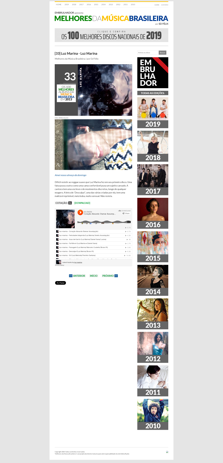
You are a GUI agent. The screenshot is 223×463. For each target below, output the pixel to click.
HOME (58, 4)
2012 (118, 4)
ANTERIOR (79, 275)
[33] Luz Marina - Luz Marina (76, 53)
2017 (81, 4)
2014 (103, 4)
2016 (89, 4)
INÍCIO (93, 275)
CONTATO (164, 5)
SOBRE (156, 5)
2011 (126, 4)
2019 (67, 4)
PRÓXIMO (108, 275)
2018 (74, 4)
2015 (96, 4)
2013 (111, 4)
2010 (133, 4)
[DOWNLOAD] (82, 203)
